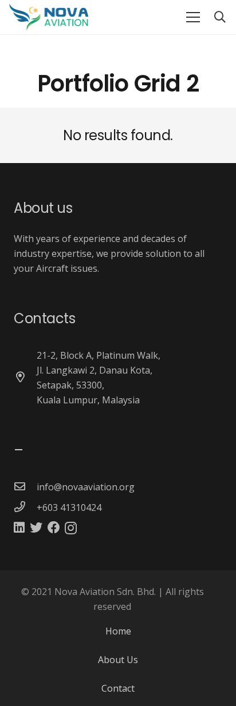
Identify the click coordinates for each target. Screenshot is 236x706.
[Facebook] (54, 527)
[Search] (220, 17)
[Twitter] (36, 527)
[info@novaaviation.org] (25, 486)
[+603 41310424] (25, 507)
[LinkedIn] (19, 527)
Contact (118, 688)
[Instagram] (71, 528)
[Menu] (193, 17)
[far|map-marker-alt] (25, 377)
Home (118, 631)
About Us (118, 659)
